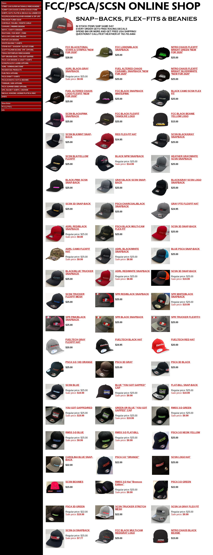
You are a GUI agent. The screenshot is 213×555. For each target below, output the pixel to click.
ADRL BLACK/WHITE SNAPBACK (127, 250)
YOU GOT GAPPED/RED (78, 408)
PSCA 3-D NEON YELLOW (185, 432)
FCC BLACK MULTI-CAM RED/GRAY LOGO (129, 531)
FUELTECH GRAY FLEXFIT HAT (75, 340)
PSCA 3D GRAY (124, 362)
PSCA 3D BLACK (180, 362)
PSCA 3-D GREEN (181, 482)
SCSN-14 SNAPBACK (77, 530)
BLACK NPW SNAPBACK (129, 156)
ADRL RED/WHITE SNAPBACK (132, 271)
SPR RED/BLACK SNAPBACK (132, 294)
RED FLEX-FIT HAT (125, 134)
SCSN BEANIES (74, 482)
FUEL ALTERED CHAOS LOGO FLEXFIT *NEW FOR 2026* (78, 93)
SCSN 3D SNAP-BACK (78, 204)
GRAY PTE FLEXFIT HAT (185, 204)
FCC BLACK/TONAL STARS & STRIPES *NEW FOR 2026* (79, 50)
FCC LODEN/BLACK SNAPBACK (126, 48)
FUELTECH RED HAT (183, 339)
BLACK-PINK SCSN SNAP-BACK (76, 181)
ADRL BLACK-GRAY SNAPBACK (77, 69)
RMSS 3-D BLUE (74, 432)
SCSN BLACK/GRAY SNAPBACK (182, 135)
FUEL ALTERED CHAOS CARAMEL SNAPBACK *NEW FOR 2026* (131, 71)
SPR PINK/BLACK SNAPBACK (75, 318)
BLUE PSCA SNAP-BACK (185, 249)
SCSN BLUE (72, 385)
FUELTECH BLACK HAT (128, 339)
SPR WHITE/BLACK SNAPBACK (182, 295)
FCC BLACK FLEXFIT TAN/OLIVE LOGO (127, 115)
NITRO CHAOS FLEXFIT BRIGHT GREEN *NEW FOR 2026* (184, 50)
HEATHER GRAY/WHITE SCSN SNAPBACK (184, 157)
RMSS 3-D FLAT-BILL (127, 432)
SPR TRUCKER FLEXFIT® (185, 317)
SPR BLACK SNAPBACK (129, 317)
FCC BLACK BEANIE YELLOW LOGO (183, 115)
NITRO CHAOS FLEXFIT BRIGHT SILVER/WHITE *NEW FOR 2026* (184, 71)
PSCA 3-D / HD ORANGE (78, 362)
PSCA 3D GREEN (75, 506)
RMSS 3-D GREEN (181, 408)
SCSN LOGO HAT (180, 457)
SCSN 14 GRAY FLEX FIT (185, 506)
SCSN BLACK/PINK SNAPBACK (76, 115)
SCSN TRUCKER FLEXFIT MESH (74, 295)
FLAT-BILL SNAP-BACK (184, 385)
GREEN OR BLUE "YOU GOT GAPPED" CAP (131, 409)
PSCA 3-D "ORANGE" (127, 457)
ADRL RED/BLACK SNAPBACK (76, 227)
